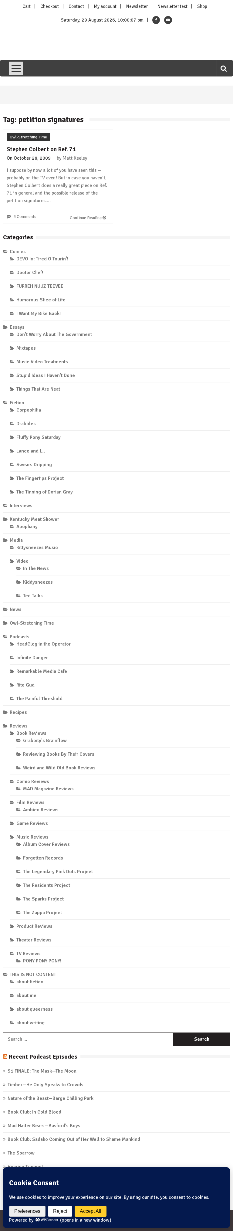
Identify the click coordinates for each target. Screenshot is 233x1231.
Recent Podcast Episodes (42, 1056)
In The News (36, 568)
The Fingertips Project (40, 478)
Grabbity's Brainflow (45, 741)
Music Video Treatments (42, 362)
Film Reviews (30, 802)
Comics (18, 252)
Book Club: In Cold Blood (34, 1112)
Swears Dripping (34, 465)
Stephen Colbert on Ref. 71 (41, 149)
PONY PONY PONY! (42, 961)
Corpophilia (28, 410)
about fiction (29, 982)
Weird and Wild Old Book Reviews (59, 768)
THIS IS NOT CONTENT (33, 975)
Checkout (49, 6)
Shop (202, 6)
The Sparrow (21, 1153)
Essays (17, 327)
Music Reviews (32, 837)
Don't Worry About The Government (54, 334)
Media (16, 540)
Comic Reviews (32, 781)
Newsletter (137, 6)
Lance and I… (30, 451)
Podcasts (19, 637)
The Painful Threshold (39, 699)
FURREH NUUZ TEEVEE (39, 286)
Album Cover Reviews (46, 844)
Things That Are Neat (38, 389)
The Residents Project (46, 885)
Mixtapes (26, 348)
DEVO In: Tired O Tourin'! (42, 259)
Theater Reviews (34, 940)
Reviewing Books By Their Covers (58, 754)
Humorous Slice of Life (41, 300)
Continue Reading (86, 217)
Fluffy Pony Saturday (38, 437)
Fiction (17, 403)
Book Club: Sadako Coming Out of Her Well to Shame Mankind (74, 1139)
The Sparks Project (43, 899)
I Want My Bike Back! (38, 313)
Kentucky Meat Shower (34, 519)
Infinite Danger (32, 658)
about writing (30, 1023)
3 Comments (24, 216)
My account (105, 6)
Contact (76, 6)
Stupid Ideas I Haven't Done (45, 375)
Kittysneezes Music (37, 547)
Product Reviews (34, 926)
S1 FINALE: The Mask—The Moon (42, 1071)
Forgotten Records (43, 858)
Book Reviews (31, 733)
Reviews (19, 726)
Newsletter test (172, 6)
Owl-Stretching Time (28, 137)
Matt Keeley (74, 158)
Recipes (18, 712)
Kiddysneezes (38, 582)
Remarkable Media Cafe (41, 671)
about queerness (34, 1009)
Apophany (27, 527)
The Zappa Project (42, 913)
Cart (26, 6)
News (16, 609)
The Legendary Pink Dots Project (58, 872)
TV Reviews (28, 954)
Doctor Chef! (29, 273)
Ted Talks (33, 596)
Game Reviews (32, 823)
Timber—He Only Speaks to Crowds (45, 1085)
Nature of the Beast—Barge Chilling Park (50, 1098)
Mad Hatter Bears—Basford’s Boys (44, 1126)
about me (26, 995)
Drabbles (26, 424)
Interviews (21, 506)
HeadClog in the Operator (43, 644)
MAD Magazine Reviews (48, 789)
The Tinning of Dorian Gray (44, 492)
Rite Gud (25, 685)
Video (22, 561)
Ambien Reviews (41, 810)
